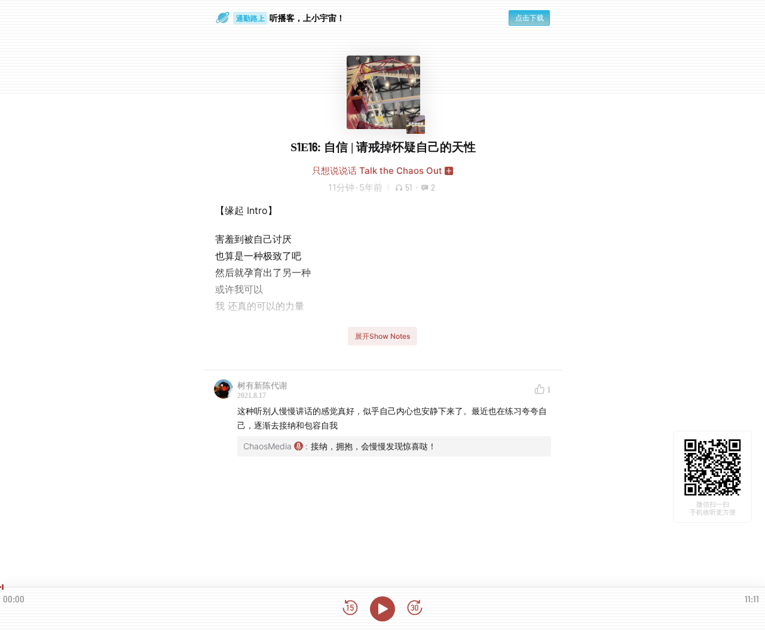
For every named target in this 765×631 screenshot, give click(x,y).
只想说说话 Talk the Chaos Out (377, 170)
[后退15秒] (350, 608)
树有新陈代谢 (262, 385)
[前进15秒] (415, 608)
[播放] (382, 608)
